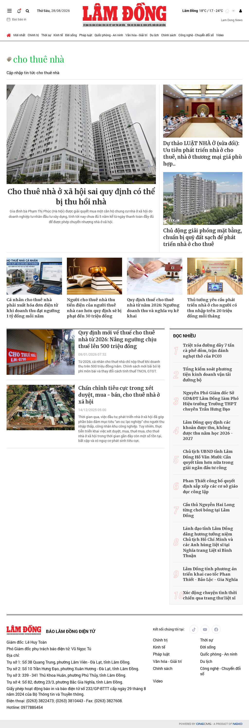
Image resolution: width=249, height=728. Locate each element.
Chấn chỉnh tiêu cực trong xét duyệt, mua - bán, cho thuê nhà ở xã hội (119, 395)
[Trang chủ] (9, 35)
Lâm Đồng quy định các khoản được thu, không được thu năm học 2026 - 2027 (208, 430)
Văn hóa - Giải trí (136, 35)
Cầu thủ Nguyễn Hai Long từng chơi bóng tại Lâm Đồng (209, 510)
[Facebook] (216, 629)
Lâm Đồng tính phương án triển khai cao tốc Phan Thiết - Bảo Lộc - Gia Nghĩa (210, 574)
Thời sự (46, 35)
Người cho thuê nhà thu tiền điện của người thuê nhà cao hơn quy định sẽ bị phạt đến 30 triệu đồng (94, 307)
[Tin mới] (19, 11)
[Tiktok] (193, 629)
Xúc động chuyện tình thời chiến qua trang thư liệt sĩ (210, 595)
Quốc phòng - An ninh (109, 35)
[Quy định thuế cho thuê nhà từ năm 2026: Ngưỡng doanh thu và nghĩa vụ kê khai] (154, 276)
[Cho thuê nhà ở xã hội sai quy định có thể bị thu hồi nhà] (81, 134)
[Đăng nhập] (240, 11)
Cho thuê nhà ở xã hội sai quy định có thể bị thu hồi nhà (81, 196)
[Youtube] (205, 629)
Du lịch (154, 35)
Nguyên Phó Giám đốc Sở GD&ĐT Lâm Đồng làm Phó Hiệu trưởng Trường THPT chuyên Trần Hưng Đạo (211, 401)
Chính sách (168, 35)
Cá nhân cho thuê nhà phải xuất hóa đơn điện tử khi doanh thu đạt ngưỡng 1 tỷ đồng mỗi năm (33, 307)
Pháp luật (85, 35)
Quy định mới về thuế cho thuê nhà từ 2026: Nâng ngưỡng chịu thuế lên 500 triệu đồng (117, 339)
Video (220, 35)
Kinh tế (58, 35)
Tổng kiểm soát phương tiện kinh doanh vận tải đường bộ (207, 374)
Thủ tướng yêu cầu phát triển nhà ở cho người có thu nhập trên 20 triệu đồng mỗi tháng (212, 307)
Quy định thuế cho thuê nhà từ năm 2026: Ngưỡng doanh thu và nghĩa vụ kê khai (153, 307)
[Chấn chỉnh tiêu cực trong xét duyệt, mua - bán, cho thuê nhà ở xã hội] (41, 407)
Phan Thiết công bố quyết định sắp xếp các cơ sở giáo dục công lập (210, 486)
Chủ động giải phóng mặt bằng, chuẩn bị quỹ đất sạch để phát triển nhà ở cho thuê (202, 237)
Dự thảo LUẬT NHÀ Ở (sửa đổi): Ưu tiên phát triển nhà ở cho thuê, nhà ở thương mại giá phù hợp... (202, 153)
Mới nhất (19, 35)
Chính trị (33, 35)
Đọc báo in (19, 19)
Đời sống (71, 35)
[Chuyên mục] (9, 11)
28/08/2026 (53, 10)
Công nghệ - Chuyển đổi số (196, 35)
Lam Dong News (231, 20)
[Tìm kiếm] (27, 10)
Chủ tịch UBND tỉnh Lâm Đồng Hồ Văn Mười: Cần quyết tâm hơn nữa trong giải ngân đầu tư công (208, 459)
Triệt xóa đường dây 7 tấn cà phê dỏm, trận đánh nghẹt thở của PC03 (208, 351)
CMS (203, 724)
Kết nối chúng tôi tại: (169, 629)
